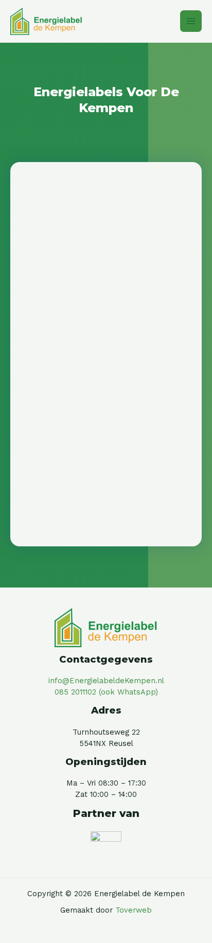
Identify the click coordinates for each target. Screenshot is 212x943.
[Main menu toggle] (191, 21)
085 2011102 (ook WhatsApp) (106, 692)
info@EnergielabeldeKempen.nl (106, 680)
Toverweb (133, 910)
